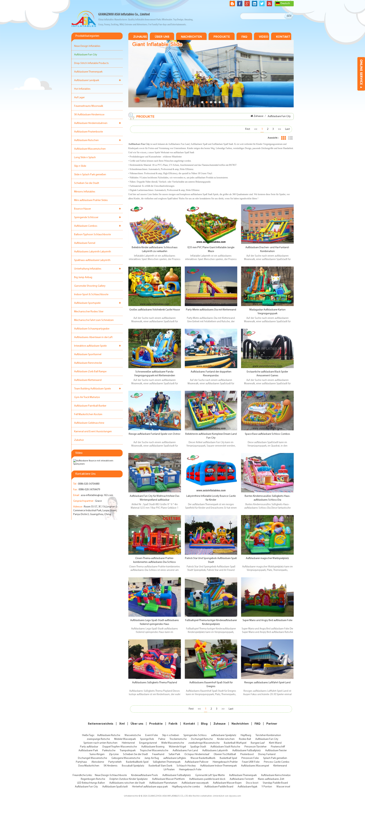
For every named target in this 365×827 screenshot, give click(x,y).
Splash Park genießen (275, 758)
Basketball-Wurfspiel (235, 743)
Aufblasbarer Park (88, 750)
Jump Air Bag (151, 758)
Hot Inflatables (82, 89)
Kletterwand (280, 765)
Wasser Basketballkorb (202, 758)
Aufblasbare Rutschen (86, 140)
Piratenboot (247, 754)
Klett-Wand (275, 743)
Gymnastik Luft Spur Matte (210, 775)
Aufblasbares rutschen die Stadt (127, 783)
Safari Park (174, 754)
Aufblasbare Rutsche (108, 735)
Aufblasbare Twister (276, 750)
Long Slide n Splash (85, 157)
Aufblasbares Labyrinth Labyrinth (92, 251)
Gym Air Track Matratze (87, 397)
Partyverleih (115, 762)
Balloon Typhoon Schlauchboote (92, 234)
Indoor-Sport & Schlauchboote (91, 294)
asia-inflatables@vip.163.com (97, 495)
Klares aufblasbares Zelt (271, 779)
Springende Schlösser (86, 217)
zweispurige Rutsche (98, 739)
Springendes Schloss (195, 735)
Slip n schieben (170, 735)
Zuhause (140, 36)
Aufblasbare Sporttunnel (87, 354)
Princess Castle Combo (276, 762)
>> (279, 129)
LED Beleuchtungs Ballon (91, 783)
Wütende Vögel (177, 746)
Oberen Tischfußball (225, 754)
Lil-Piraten (169, 769)
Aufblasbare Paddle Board (218, 786)
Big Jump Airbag (83, 277)
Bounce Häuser (82, 208)
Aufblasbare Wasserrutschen (90, 149)
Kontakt (283, 36)
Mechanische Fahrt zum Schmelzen (94, 320)
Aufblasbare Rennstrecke (88, 363)
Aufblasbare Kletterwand (88, 380)
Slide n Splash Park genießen (90, 174)
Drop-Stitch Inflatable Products (91, 63)
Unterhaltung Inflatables (87, 268)
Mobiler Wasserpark (125, 739)
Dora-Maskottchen (88, 765)
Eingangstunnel (148, 743)
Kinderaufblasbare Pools (144, 775)
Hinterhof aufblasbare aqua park (150, 786)
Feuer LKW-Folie (250, 762)
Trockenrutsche (178, 739)
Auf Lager (79, 97)
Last (287, 129)
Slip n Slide (80, 166)
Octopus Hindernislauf (196, 754)
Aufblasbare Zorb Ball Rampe (90, 371)
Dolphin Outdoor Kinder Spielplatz (129, 779)
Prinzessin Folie (250, 758)
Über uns (162, 36)
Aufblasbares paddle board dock (207, 779)
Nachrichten (191, 36)
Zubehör (79, 440)
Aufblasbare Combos (85, 226)
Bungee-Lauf (258, 743)
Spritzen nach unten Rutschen (100, 743)
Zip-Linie (114, 754)
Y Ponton (267, 786)
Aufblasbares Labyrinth (215, 750)
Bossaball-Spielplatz (133, 765)
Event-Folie (151, 735)
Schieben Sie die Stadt (86, 183)
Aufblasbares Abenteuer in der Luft (93, 337)
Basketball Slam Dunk (160, 765)
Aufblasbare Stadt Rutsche (225, 746)
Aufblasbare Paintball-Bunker (90, 405)
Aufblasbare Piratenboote (88, 131)
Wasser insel (283, 786)
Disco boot (252, 783)
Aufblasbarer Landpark (86, 80)
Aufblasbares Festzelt (242, 779)
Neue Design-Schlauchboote (111, 775)
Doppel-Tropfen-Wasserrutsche (119, 746)
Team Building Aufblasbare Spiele (92, 388)
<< (255, 129)
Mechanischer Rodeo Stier (88, 311)
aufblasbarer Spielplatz (223, 735)
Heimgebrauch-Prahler (225, 762)
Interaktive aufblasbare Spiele (90, 346)
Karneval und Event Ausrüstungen (93, 431)
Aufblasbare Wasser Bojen (227, 783)
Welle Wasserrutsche (172, 743)
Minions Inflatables (84, 191)
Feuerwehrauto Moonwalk (88, 106)
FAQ (244, 36)
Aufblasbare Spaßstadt (115, 786)
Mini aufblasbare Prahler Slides (91, 200)
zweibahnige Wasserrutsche (204, 743)
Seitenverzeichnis (100, 723)
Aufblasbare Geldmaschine (89, 423)
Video (263, 36)
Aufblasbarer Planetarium (163, 783)
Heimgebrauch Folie (190, 769)
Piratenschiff (278, 746)
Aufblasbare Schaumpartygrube (91, 328)
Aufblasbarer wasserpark (195, 783)
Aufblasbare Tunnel (84, 243)
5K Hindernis (110, 765)
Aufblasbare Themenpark (243, 775)
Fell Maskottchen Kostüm (88, 414)
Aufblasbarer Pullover (196, 762)
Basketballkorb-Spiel (137, 762)
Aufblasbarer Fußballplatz (246, 750)
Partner (271, 723)
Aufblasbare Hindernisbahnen (90, 123)
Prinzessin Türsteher (255, 746)
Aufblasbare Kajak (247, 786)
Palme (161, 739)
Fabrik (173, 723)
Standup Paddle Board (275, 783)
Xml (122, 723)
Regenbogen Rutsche (93, 779)
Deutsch (285, 3)
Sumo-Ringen (97, 754)
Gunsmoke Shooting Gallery (90, 286)
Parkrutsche (108, 750)
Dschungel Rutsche (202, 739)
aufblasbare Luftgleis (174, 758)
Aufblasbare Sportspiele (87, 303)
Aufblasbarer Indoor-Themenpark (218, 765)
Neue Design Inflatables (87, 46)
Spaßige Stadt (198, 746)
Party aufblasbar (89, 746)
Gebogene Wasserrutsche (125, 758)
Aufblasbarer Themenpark (88, 71)
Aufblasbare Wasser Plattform (168, 779)
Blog (204, 723)
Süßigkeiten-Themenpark (166, 762)
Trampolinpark (128, 750)
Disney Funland (266, 754)
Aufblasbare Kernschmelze (275, 775)
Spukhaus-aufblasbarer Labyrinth (92, 260)
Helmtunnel (128, 743)
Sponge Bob (147, 739)
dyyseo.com (235, 796)
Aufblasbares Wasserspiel (255, 765)
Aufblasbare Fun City (85, 54)
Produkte (221, 36)
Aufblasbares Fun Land (185, 750)
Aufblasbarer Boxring (152, 746)
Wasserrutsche (133, 735)
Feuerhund (158, 754)
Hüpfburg (246, 735)
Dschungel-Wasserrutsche (92, 758)
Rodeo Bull (245, 739)
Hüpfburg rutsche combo (186, 786)
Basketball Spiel (228, 758)
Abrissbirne (97, 762)
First (247, 129)
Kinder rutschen (226, 739)
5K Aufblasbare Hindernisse (89, 114)
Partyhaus (81, 762)
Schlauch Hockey (186, 765)
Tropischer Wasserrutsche (154, 750)
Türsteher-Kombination (268, 735)
